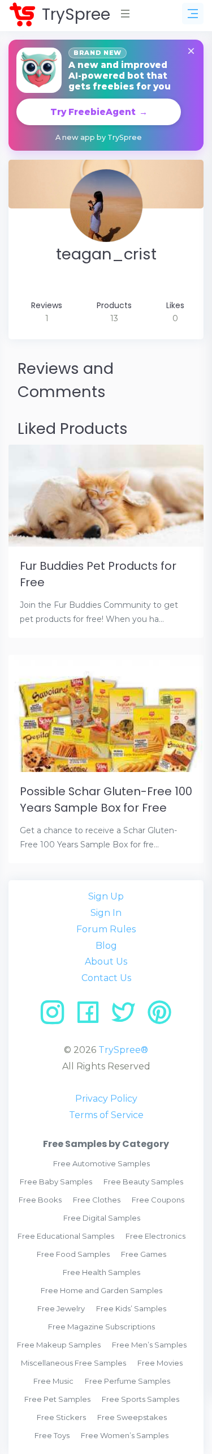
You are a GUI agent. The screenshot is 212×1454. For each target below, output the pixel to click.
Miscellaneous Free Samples (73, 1362)
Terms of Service (106, 1115)
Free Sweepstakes (132, 1417)
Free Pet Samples (57, 1399)
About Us (106, 961)
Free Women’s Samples (124, 1435)
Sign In (106, 912)
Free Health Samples (101, 1272)
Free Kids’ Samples (131, 1308)
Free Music (53, 1380)
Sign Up (106, 896)
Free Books (40, 1199)
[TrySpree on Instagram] (56, 1016)
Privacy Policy (106, 1098)
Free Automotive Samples (101, 1163)
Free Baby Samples (56, 1181)
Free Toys (52, 1435)
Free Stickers (61, 1417)
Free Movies (160, 1362)
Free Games (143, 1254)
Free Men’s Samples (149, 1344)
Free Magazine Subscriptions (101, 1326)
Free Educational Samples (66, 1235)
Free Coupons (158, 1199)
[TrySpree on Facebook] (92, 1016)
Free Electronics (155, 1235)
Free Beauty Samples (143, 1181)
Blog (106, 945)
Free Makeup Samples (59, 1344)
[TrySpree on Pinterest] (159, 1016)
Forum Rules (106, 929)
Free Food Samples (73, 1254)
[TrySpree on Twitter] (127, 1016)
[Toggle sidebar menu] (193, 13)
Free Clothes (96, 1199)
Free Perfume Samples (127, 1380)
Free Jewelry (61, 1308)
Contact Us (106, 978)
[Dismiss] (191, 52)
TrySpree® (123, 1049)
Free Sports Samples (140, 1399)
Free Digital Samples (101, 1217)
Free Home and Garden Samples (101, 1290)
